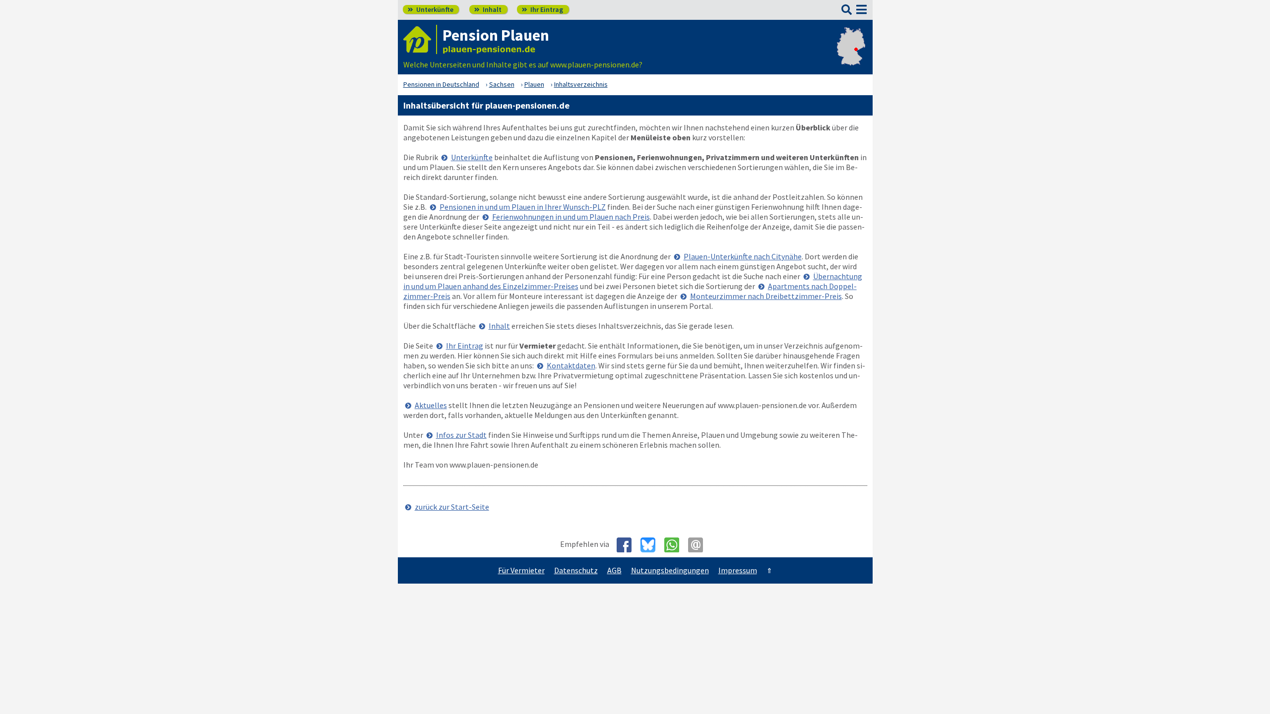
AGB (614, 570)
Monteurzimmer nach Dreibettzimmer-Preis (766, 296)
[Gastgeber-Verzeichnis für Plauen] (420, 39)
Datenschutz (576, 570)
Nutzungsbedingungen (670, 570)
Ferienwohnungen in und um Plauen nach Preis (571, 217)
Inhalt (488, 9)
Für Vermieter (521, 570)
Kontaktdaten (571, 365)
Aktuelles (431, 405)
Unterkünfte (430, 9)
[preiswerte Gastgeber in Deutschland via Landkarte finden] (851, 54)
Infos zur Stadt (461, 435)
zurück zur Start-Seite (452, 507)
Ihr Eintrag (542, 9)
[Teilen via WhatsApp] (675, 544)
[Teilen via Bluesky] (651, 544)
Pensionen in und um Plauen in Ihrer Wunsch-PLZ (523, 207)
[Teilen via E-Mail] (699, 544)
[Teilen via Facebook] (628, 544)
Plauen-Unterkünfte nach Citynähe (743, 256)
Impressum (737, 570)
